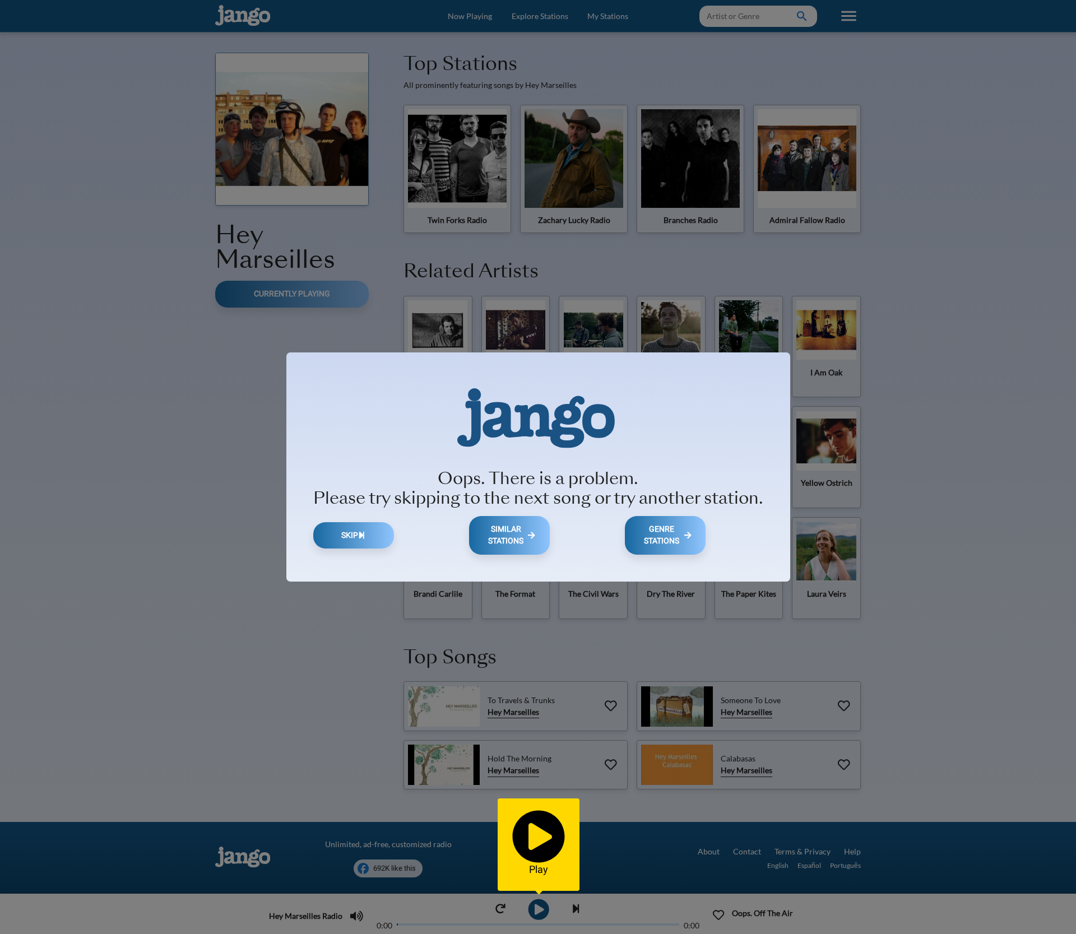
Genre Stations (661, 535)
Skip (349, 535)
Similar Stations (505, 535)
